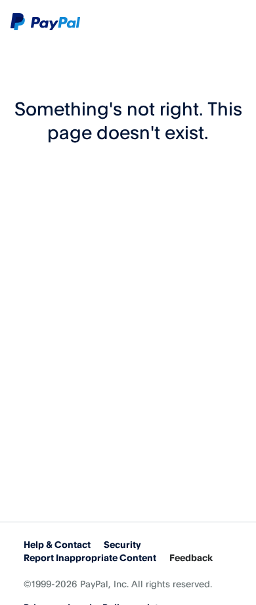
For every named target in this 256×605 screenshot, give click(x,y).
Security (122, 544)
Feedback (191, 557)
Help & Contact (57, 544)
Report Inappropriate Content (90, 557)
